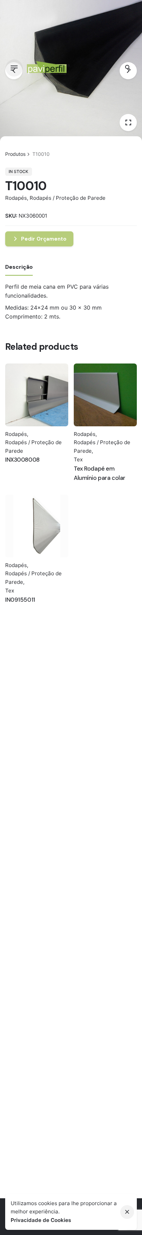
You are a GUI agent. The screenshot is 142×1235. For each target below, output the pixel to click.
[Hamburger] (14, 68)
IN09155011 (20, 599)
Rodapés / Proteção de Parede (67, 198)
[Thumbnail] (48, 68)
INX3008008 (22, 459)
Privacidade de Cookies (41, 1220)
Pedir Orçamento (44, 238)
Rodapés (16, 198)
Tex (78, 459)
